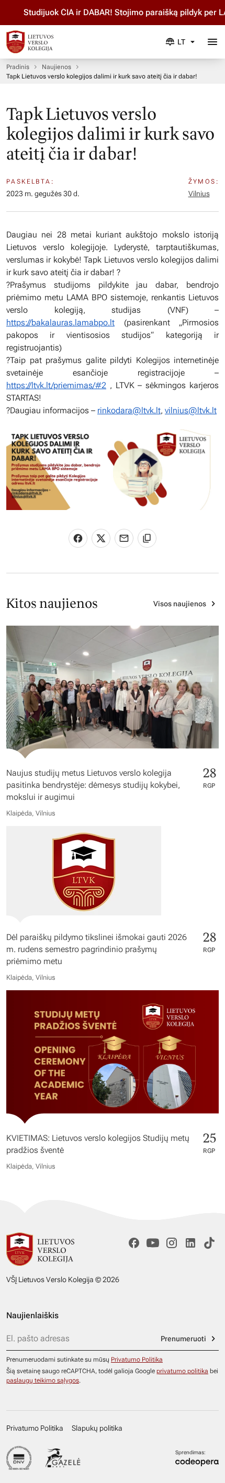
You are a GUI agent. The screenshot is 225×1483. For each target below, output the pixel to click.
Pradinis (17, 67)
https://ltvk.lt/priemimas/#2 (56, 385)
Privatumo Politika (137, 1359)
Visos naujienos (179, 603)
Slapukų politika (97, 1428)
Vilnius (199, 193)
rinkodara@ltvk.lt (129, 410)
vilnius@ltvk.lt (191, 410)
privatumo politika (182, 1371)
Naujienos (56, 67)
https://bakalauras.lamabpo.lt (60, 322)
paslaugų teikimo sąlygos (42, 1380)
